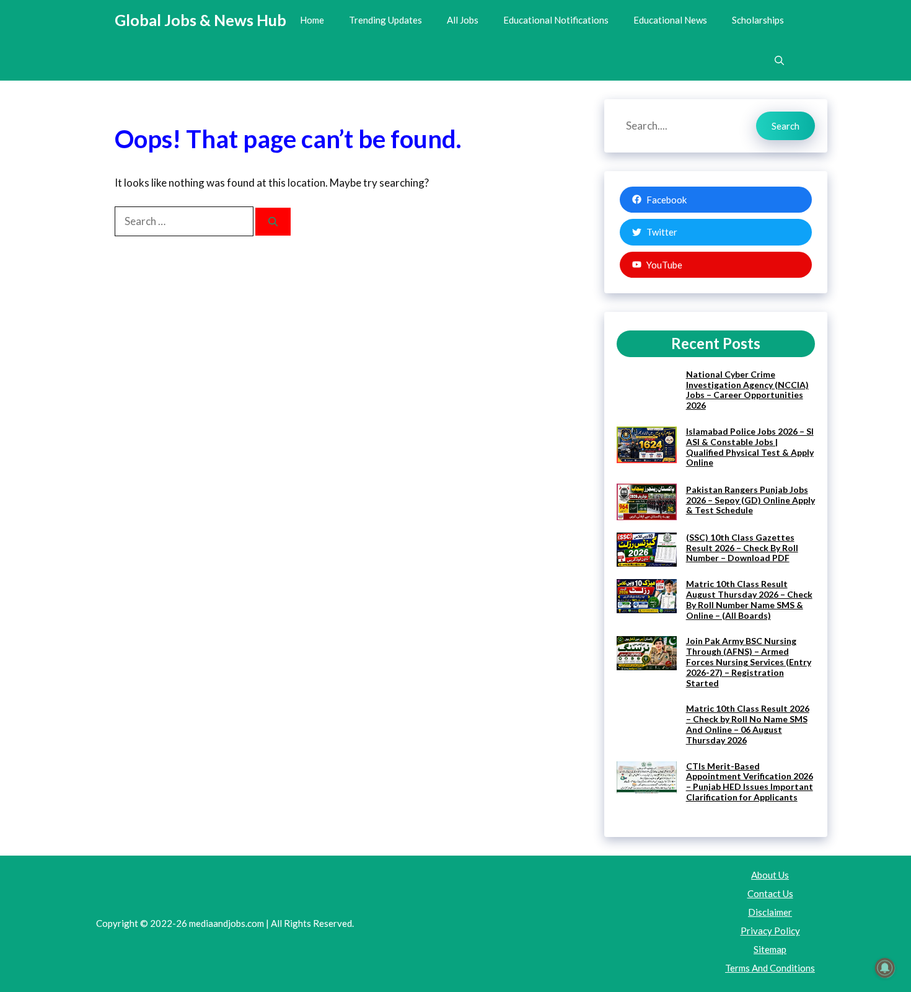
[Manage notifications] (885, 968)
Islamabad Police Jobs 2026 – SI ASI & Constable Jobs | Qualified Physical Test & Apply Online (750, 446)
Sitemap (770, 949)
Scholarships (758, 19)
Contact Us (770, 893)
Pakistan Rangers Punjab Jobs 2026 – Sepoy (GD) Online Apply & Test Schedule (750, 500)
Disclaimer (770, 912)
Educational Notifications (556, 19)
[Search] (273, 222)
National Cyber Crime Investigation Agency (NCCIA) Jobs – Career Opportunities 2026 (747, 389)
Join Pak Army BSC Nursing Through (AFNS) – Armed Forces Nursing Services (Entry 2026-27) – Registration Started (748, 662)
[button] (779, 60)
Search (785, 125)
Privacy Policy (770, 930)
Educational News (670, 19)
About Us (770, 874)
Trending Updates (385, 19)
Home (312, 19)
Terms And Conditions (770, 967)
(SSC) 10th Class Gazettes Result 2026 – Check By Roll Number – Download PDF (742, 548)
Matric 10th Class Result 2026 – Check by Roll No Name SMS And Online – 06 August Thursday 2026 (747, 724)
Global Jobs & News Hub (200, 20)
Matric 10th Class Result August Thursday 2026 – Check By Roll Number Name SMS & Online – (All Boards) (749, 599)
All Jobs (462, 19)
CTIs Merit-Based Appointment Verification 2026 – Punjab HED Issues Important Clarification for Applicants (749, 781)
